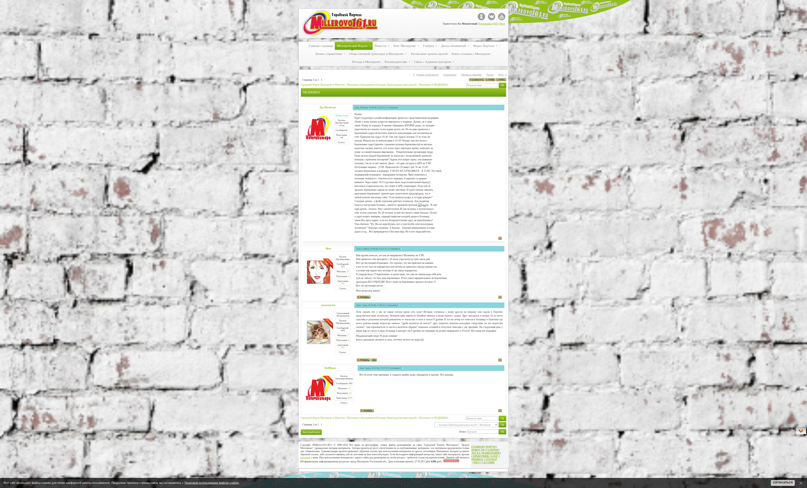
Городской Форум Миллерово (316, 84)
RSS (495, 23)
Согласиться (783, 482)
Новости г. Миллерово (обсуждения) (354, 84)
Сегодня (488, 462)
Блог (494, 456)
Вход (502, 23)
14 (350, 393)
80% (350, 398)
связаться (305, 457)
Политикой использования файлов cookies (212, 482)
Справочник (480, 456)
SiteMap (491, 459)
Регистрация (485, 23)
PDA (476, 462)
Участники (449, 74)
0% (342, 283)
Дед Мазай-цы (328, 107)
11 (349, 388)
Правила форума (471, 74)
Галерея (492, 449)
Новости (477, 449)
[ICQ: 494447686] (374, 360)
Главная (477, 446)
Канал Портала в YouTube (501, 16)
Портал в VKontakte (491, 16)
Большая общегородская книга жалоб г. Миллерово (403, 84)
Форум (490, 446)
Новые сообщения (427, 74)
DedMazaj (330, 368)
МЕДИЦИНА (441, 84)
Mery (328, 248)
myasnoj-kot (328, 305)
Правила (477, 459)
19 (348, 271)
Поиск (490, 74)
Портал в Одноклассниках (481, 16)
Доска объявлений (485, 453)
